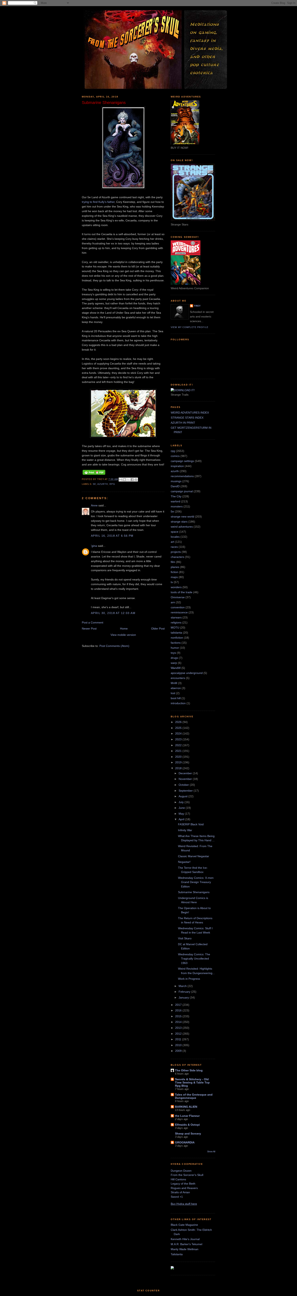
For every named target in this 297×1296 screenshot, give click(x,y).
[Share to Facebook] (132, 480)
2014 (178, 1022)
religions (176, 622)
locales (175, 536)
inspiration (177, 466)
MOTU (175, 627)
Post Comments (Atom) (114, 645)
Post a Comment (92, 622)
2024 (178, 733)
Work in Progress (189, 978)
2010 (178, 1045)
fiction (174, 572)
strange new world (182, 516)
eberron (176, 688)
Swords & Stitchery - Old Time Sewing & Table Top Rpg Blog (192, 1082)
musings (176, 481)
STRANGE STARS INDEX (187, 417)
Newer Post (89, 628)
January (184, 997)
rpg (112, 484)
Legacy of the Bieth (183, 1183)
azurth (102, 484)
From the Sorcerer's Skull (187, 1175)
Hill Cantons (178, 1179)
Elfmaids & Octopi (187, 1124)
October (184, 784)
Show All (211, 1151)
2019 (178, 762)
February (185, 991)
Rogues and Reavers (184, 1188)
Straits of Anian (180, 1192)
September (186, 790)
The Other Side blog (189, 1070)
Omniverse (178, 597)
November (186, 779)
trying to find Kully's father (98, 201)
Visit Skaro (185, 938)
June (182, 807)
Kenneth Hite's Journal (185, 1239)
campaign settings (182, 461)
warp (174, 662)
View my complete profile (189, 327)
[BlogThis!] (124, 480)
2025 (178, 727)
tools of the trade (181, 592)
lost (173, 693)
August (183, 796)
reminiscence (179, 612)
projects (176, 551)
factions (176, 642)
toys (173, 652)
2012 (178, 1033)
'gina (94, 545)
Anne (94, 505)
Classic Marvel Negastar (193, 856)
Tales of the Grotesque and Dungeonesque (194, 1096)
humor (175, 647)
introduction (178, 703)
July (181, 802)
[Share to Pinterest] (136, 480)
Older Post (158, 628)
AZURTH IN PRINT (183, 422)
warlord (175, 501)
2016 (178, 1010)
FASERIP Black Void (191, 824)
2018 (178, 768)
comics (175, 456)
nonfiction (177, 637)
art (172, 541)
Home (124, 628)
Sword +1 (177, 1196)
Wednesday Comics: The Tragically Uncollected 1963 (194, 959)
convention (178, 607)
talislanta (176, 632)
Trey (197, 306)
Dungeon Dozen (181, 1170)
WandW (176, 667)
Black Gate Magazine (184, 1224)
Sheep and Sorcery (188, 1133)
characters (177, 556)
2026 (178, 722)
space (174, 531)
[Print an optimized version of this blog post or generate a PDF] (94, 475)
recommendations (182, 476)
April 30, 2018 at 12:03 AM (113, 613)
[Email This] (121, 480)
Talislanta (177, 1254)
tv (172, 582)
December (186, 773)
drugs (174, 657)
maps (174, 577)
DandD (175, 486)
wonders (176, 587)
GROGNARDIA (185, 1142)
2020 (178, 756)
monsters (177, 506)
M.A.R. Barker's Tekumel (186, 1244)
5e (94, 484)
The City (176, 496)
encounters (178, 678)
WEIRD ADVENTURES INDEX (190, 412)
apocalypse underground (187, 673)
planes (175, 567)
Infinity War (185, 830)
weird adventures (182, 526)
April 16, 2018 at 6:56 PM (112, 535)
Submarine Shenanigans (194, 892)
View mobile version (123, 634)
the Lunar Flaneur (187, 1115)
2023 (178, 739)
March (183, 986)
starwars (176, 617)
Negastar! (184, 861)
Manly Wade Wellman (184, 1249)
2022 (178, 745)
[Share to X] (128, 480)
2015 (178, 1016)
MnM (174, 683)
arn (173, 602)
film (173, 562)
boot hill (176, 698)
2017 (178, 1004)
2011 (178, 1039)
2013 (178, 1027)
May (182, 813)
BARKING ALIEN (186, 1106)
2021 (178, 750)
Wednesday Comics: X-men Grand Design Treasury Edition (196, 882)
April (182, 819)
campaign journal (182, 491)
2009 (178, 1050)
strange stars (179, 521)
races (174, 546)
